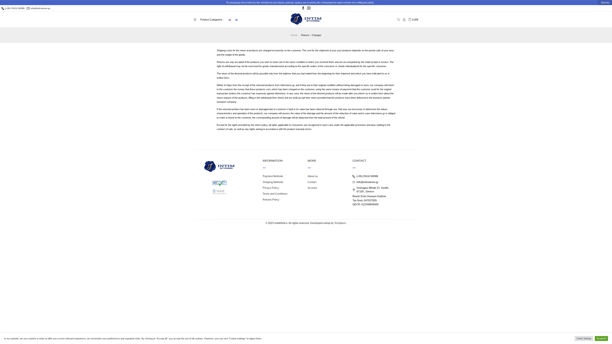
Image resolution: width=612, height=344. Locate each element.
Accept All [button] (601, 338)
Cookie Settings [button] (584, 338)
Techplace (340, 223)
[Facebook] (303, 8)
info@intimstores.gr (40, 8)
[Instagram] (308, 8)
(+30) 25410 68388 (14, 8)
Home (294, 35)
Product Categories (211, 19)
